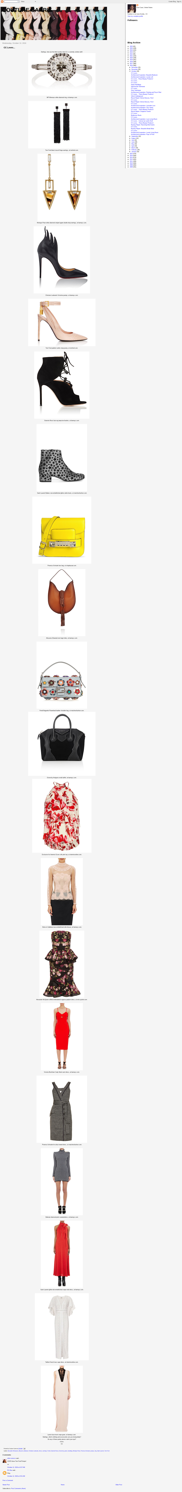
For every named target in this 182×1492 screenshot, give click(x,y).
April (133, 146)
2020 (131, 58)
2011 (131, 161)
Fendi (48, 1450)
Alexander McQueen (13, 1450)
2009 (131, 165)
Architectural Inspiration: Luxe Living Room (144, 119)
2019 (131, 59)
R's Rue (9, 1470)
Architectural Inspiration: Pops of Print (142, 134)
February (134, 149)
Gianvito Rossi (54, 1450)
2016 (131, 65)
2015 (131, 153)
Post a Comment (8, 1480)
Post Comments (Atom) (18, 1488)
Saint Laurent (100, 1450)
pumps (92, 1450)
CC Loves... (134, 73)
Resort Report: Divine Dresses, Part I (142, 98)
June (133, 142)
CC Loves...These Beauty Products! (142, 79)
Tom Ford (106, 1450)
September (135, 136)
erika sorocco (11, 1458)
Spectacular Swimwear (138, 86)
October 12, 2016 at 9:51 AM (16, 1476)
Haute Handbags (136, 84)
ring (95, 1450)
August (133, 138)
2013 (131, 157)
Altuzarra (21, 1450)
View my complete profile (135, 16)
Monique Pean (76, 1450)
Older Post (119, 1484)
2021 (131, 56)
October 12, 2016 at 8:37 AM (16, 1467)
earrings (45, 1450)
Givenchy (61, 1450)
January (134, 151)
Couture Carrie (27, 10)
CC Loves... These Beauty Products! (142, 94)
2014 (131, 155)
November (134, 69)
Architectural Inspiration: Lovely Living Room (144, 132)
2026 (131, 46)
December (134, 67)
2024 (131, 50)
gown (65, 1450)
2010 (131, 163)
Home (62, 1484)
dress (40, 1450)
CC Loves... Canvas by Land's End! (142, 121)
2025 (131, 48)
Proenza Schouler (85, 1450)
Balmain (26, 1450)
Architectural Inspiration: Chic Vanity (142, 107)
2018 (131, 61)
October (134, 71)
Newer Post (6, 1484)
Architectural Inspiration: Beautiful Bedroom (144, 75)
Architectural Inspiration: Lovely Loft (142, 77)
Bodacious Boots (136, 115)
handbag (70, 1450)
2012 (131, 159)
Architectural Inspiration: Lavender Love (143, 105)
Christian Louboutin (33, 1450)
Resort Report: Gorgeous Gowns (141, 111)
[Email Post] (24, 1448)
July (132, 140)
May (132, 144)
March (133, 148)
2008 (131, 167)
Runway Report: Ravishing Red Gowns (143, 125)
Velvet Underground (137, 96)
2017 (131, 63)
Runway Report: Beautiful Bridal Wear (142, 128)
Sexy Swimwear (136, 90)
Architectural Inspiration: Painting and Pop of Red (146, 92)
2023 (131, 52)
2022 (131, 54)
